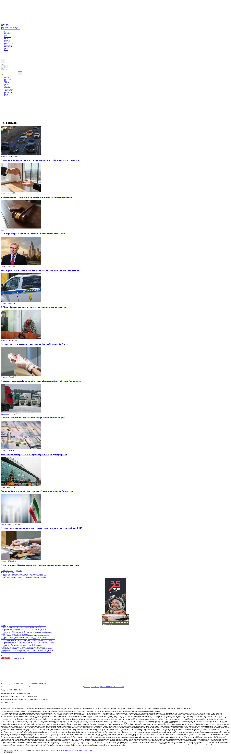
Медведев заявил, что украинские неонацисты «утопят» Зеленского (23, 626)
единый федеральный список (68, 711)
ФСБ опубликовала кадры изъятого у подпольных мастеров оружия (34, 307)
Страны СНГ (5, 414)
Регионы (3, 303)
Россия (3, 266)
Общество (4, 156)
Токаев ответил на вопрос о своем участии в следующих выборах (23, 647)
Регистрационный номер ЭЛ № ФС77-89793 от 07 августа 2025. (104, 687)
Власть (3, 193)
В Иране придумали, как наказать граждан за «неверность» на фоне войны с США (41, 528)
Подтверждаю (8, 752)
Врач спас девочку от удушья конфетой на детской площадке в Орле (23, 575)
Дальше (3, 656)
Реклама (21, 658)
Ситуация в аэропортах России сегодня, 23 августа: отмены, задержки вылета (26, 632)
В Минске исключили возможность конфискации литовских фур (33, 417)
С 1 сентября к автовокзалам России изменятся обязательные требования (25, 635)
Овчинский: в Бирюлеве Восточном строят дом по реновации (21, 645)
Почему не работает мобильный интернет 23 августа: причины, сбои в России (27, 650)
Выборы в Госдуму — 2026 (9, 27)
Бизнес (3, 487)
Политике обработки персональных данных (78, 750)
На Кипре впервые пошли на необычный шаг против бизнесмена (33, 233)
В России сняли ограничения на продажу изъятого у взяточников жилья (36, 197)
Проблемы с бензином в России (10, 29)
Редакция (16, 658)
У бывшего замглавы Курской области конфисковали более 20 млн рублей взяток (41, 381)
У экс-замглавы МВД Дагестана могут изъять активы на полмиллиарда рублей (40, 565)
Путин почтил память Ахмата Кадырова (15, 634)
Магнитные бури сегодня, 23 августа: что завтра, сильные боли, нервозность (26, 631)
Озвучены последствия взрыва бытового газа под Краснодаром (22, 574)
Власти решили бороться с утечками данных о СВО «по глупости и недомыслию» (28, 639)
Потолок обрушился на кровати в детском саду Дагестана (20, 644)
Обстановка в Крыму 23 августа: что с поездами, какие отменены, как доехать (27, 648)
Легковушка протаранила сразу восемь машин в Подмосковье (21, 627)
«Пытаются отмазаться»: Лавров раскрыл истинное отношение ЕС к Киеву (26, 652)
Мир (2, 230)
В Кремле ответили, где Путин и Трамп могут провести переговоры (23, 577)
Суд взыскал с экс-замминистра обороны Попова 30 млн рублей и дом (35, 344)
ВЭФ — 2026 (5, 25)
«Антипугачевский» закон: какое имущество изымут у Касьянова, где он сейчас (40, 270)
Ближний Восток (6, 524)
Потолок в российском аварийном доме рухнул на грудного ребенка (23, 637)
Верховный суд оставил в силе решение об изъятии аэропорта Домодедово (37, 491)
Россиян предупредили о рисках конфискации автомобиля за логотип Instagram (40, 160)
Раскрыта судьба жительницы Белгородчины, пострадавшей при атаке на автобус (28, 642)
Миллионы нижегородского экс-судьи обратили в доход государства (34, 454)
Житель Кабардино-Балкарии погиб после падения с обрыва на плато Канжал (26, 640)
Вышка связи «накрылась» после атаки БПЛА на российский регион (24, 629)
